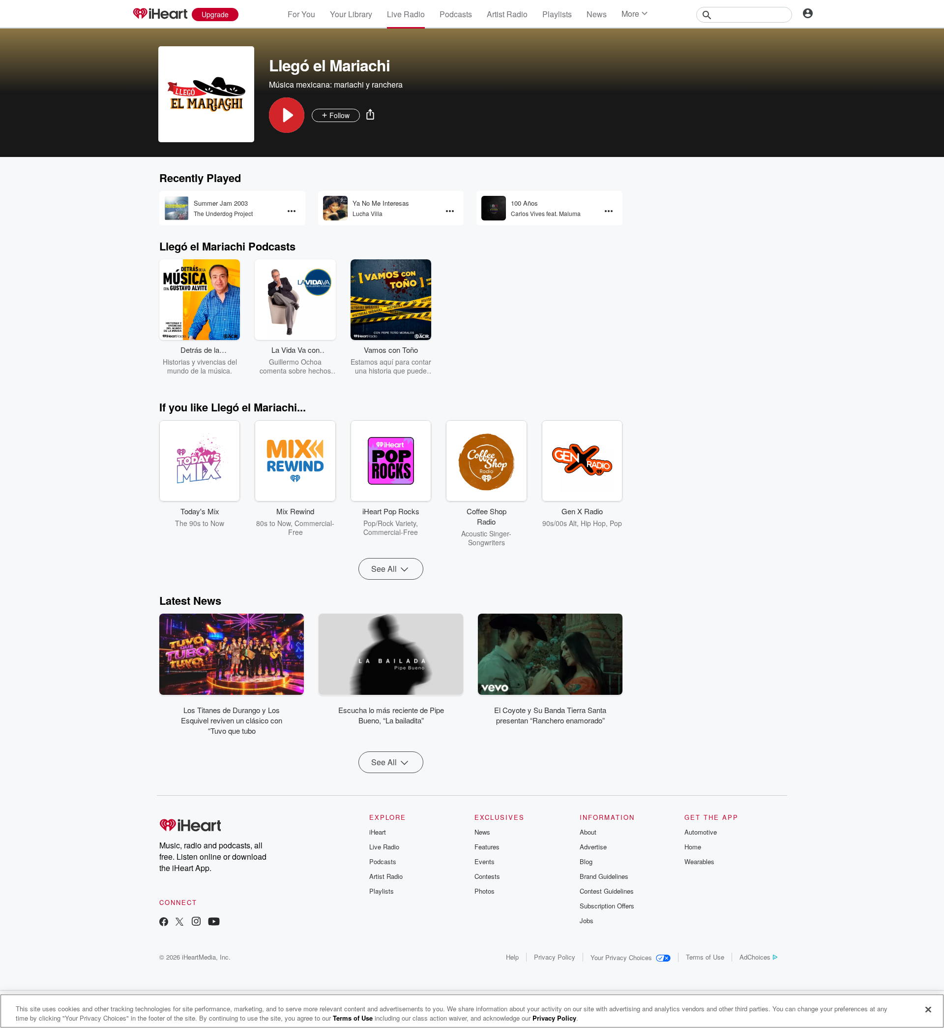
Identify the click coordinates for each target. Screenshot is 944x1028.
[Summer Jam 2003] (176, 208)
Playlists (557, 14)
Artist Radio (507, 14)
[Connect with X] (179, 922)
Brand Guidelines (604, 876)
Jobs (586, 920)
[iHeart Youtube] (214, 922)
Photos (484, 891)
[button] (286, 115)
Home (692, 846)
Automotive (700, 832)
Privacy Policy (554, 957)
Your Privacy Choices (621, 957)
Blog (586, 861)
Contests (487, 876)
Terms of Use (705, 957)
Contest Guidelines (607, 891)
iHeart (377, 832)
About (588, 832)
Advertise (593, 846)
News (597, 14)
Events (484, 861)
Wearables (699, 861)
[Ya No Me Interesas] (335, 208)
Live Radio (406, 14)
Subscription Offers (607, 905)
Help (512, 957)
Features (487, 846)
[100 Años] (493, 208)
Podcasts (456, 14)
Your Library (351, 14)
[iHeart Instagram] (196, 922)
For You (301, 14)
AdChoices (754, 957)
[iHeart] (159, 14)
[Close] (928, 1010)
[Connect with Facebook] (163, 922)
